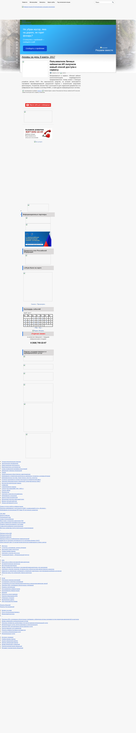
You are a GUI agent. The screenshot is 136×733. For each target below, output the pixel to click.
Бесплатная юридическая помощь (11, 483)
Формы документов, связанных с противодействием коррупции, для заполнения (24, 567)
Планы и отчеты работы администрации (11, 506)
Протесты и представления (10, 594)
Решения (4, 592)
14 (29, 321)
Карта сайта (51, 2)
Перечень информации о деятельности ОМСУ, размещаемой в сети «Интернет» (23, 508)
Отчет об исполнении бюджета (10, 612)
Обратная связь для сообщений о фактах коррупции (17, 572)
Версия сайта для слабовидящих (39, 105)
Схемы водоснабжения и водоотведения (11, 526)
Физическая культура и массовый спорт (13, 499)
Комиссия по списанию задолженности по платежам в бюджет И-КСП (20, 540)
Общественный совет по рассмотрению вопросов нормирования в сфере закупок (23, 542)
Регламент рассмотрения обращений (12, 648)
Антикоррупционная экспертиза (11, 564)
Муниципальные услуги (8, 633)
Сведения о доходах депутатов (11, 553)
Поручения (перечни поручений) (11, 580)
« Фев (36, 328)
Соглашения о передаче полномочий (12, 581)
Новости (24, 2)
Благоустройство (5, 515)
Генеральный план (5, 517)
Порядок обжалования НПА (10, 596)
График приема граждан (9, 639)
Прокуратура (5, 492)
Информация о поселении (9, 495)
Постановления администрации (11, 589)
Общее (24, 20)
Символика (5, 485)
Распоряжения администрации (11, 590)
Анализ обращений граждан (10, 641)
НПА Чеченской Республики (9, 601)
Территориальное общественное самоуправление (16, 474)
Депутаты (4, 546)
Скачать (33, 304)
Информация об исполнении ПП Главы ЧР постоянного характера (19, 510)
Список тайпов (6, 490)
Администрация (26, 22)
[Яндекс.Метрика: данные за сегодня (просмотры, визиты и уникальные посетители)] (38, 331)
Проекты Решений (5, 605)
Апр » (40, 328)
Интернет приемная (7, 637)
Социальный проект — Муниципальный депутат (15, 555)
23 (38, 323)
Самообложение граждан (9, 486)
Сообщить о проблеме (35, 48)
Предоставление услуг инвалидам (11, 628)
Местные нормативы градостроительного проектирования (16, 528)
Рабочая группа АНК (6, 533)
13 (25, 321)
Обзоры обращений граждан (10, 642)
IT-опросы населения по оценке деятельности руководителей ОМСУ (21, 479)
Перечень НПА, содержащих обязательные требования (18, 585)
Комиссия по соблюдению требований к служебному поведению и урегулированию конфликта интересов (31, 571)
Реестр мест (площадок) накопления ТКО (11, 521)
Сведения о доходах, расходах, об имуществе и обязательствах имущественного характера (28, 569)
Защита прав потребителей (10, 497)
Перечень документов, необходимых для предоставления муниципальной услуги (25, 623)
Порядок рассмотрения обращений (12, 646)
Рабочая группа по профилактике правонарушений (14, 538)
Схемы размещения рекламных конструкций (14, 469)
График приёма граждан (9, 551)
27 (25, 325)
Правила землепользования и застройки (11, 524)
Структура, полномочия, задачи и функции (14, 547)
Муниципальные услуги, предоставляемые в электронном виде (20, 624)
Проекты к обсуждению (8, 587)
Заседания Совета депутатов (10, 549)
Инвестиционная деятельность (11, 465)
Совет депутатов (26, 24)
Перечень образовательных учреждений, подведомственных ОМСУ (21, 481)
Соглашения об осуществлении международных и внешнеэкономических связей (25, 583)
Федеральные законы (8, 599)
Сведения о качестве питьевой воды (12, 494)
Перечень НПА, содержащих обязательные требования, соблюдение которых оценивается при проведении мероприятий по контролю (40, 619)
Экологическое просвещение (10, 463)
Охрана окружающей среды (10, 503)
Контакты (42, 2)
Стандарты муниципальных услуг (11, 632)
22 (34, 323)
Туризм (4, 472)
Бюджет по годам (7, 610)
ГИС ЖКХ (2, 513)
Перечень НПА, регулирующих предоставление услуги (17, 626)
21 (29, 323)
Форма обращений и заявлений (11, 644)
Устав (3, 578)
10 (42, 319)
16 (38, 321)
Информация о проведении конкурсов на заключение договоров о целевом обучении (26, 476)
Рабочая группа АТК (5, 535)
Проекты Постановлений (7, 606)
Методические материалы (9, 565)
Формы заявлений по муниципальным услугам (15, 621)
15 (34, 321)
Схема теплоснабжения (7, 519)
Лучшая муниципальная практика (11, 461)
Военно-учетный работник (9, 501)
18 (46, 321)
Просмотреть (41, 304)
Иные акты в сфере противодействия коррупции (15, 562)
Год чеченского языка (63, 2)
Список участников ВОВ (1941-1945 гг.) (13, 488)
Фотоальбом (33, 2)
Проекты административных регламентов (14, 630)
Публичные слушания (8, 598)
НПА (3, 560)
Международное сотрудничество (11, 467)
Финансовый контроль (8, 614)
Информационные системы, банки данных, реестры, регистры (19, 478)
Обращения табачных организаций (12, 470)
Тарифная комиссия (5, 537)
